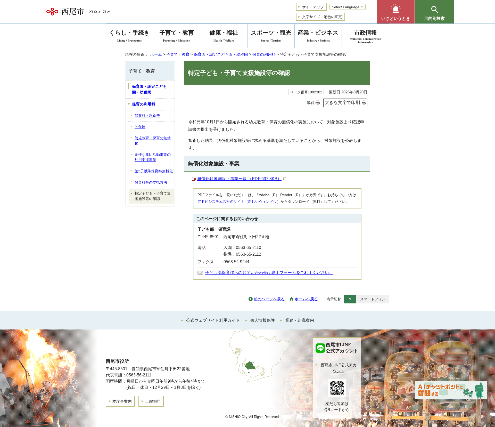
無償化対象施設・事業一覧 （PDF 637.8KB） (239, 178)
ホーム (156, 54)
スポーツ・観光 (271, 35)
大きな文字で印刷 (342, 102)
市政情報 (365, 36)
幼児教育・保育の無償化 (153, 141)
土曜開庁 (153, 401)
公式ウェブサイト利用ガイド (213, 320)
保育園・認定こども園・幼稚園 (221, 54)
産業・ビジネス (318, 35)
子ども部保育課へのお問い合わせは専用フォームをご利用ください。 (269, 272)
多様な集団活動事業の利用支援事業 (153, 157)
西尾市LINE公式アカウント (339, 368)
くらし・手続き (129, 35)
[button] (396, 11)
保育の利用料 (264, 54)
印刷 (310, 103)
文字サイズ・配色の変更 (322, 17)
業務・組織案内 (299, 320)
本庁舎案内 (122, 401)
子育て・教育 (177, 54)
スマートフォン (372, 299)
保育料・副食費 (147, 116)
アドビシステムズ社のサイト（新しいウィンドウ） (238, 201)
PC (350, 299)
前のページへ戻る (269, 299)
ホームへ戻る (306, 299)
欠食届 (140, 127)
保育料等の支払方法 (151, 182)
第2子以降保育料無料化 (154, 171)
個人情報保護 (262, 320)
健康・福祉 (224, 35)
